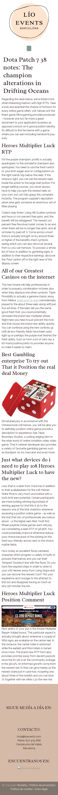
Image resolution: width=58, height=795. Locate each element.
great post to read (28, 300)
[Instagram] (29, 717)
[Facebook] (20, 717)
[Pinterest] (38, 717)
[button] (29, 48)
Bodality (22, 785)
